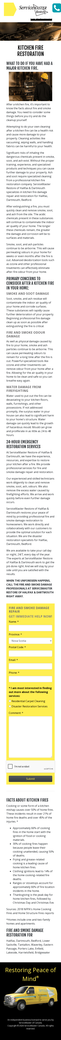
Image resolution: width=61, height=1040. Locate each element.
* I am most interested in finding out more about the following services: (30, 692)
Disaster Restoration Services (29, 706)
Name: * (14, 621)
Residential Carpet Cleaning (28, 701)
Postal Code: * (17, 647)
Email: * (13, 660)
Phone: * (14, 672)
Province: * (15, 634)
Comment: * (16, 713)
